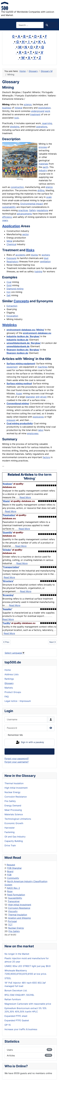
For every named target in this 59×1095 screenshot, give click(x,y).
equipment (12, 366)
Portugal (12, 921)
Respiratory (13, 261)
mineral (18, 107)
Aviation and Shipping (19, 918)
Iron (9, 292)
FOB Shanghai (14, 868)
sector (25, 234)
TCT (10, 924)
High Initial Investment (19, 904)
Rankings (9, 678)
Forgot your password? (17, 758)
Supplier (7, 609)
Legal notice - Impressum (18, 701)
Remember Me (15, 735)
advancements (24, 213)
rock (16, 117)
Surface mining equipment (21, 363)
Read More (25, 497)
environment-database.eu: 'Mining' (25, 329)
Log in (29, 751)
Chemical (11, 244)
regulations (42, 210)
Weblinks (9, 325)
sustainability (9, 207)
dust (46, 258)
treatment (35, 114)
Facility (6, 623)
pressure (11, 420)
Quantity (7, 532)
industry (43, 170)
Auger (19, 393)
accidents (21, 254)
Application (11, 226)
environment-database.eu (37, 333)
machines (42, 366)
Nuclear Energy (16, 928)
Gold (9, 285)
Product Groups (13, 692)
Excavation (12, 315)
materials (43, 163)
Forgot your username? (17, 761)
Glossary (9, 683)
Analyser (7, 483)
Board (10, 871)
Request (11, 864)
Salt (9, 295)
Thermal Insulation (17, 914)
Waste (6, 501)
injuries (34, 254)
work (47, 111)
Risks (30, 250)
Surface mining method (19, 383)
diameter (30, 396)
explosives (38, 416)
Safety (32, 210)
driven (43, 396)
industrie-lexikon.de (17, 339)
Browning (8, 595)
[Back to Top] (54, 1090)
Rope (9, 891)
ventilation (45, 261)
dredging (14, 126)
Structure (8, 581)
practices (23, 210)
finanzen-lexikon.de (17, 353)
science (28, 104)
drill (38, 396)
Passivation (9, 515)
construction (17, 187)
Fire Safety (14, 931)
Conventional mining (18, 403)
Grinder (7, 549)
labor (40, 430)
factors (46, 457)
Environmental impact (31, 203)
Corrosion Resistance (19, 908)
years (5, 220)
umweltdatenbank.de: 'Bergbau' (24, 343)
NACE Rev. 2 (13, 888)
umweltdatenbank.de (18, 346)
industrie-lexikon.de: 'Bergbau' (23, 336)
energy (49, 187)
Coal (9, 282)
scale (49, 197)
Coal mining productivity (20, 423)
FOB (9, 874)
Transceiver (14, 901)
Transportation (11, 567)
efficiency (7, 217)
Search (52, 25)
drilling (40, 190)
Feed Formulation (16, 894)
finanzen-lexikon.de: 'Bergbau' (23, 349)
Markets (9, 687)
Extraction (12, 305)
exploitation (44, 107)
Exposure (11, 258)
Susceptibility (15, 898)
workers (46, 254)
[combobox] (30, 25)
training (38, 271)
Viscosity (13, 911)
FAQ (7, 696)
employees (32, 433)
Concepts (21, 301)
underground (37, 111)
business (6, 107)
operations (41, 126)
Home (8, 670)
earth (45, 167)
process (43, 147)
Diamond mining (15, 288)
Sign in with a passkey (32, 742)
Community (13, 878)
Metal (9, 241)
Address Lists (12, 674)
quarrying (47, 123)
